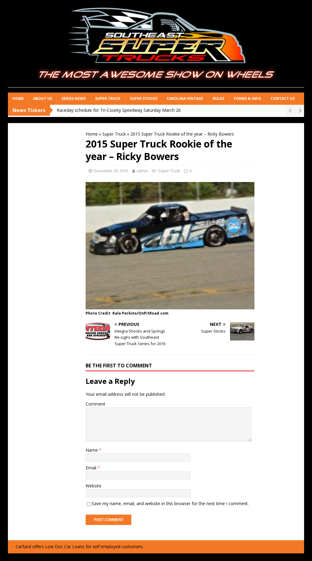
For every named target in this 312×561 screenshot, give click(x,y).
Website (93, 486)
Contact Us (283, 98)
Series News (74, 98)
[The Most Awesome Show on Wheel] (156, 89)
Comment (95, 404)
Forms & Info (247, 98)
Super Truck (107, 98)
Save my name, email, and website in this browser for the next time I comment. (170, 503)
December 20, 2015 (111, 170)
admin (142, 170)
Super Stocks (143, 98)
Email (92, 468)
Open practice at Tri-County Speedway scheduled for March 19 (118, 110)
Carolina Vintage (185, 98)
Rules (218, 98)
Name (92, 450)
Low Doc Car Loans (64, 546)
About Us (42, 98)
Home (18, 98)
